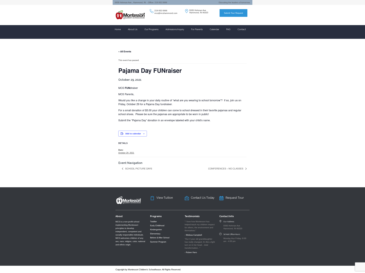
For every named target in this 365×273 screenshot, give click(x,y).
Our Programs (151, 29)
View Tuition (164, 197)
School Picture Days (138, 168)
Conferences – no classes (226, 168)
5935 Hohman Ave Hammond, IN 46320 (198, 11)
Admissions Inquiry (175, 29)
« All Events (124, 51)
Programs (156, 216)
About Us (132, 29)
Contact (242, 29)
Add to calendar (133, 133)
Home (118, 29)
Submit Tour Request (233, 13)
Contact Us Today (202, 197)
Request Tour (235, 197)
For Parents (197, 29)
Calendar (214, 29)
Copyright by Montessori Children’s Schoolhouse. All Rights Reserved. (148, 269)
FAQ (228, 29)
